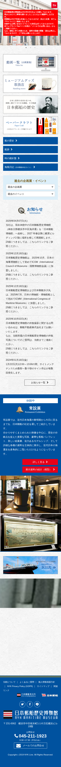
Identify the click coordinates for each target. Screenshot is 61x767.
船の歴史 (9, 140)
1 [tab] (26, 47)
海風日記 (18, 167)
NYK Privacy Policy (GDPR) (20, 686)
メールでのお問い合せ (41, 26)
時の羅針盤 (10, 158)
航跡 (7, 149)
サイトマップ (43, 686)
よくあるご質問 (27, 682)
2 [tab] (30, 47)
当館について (9, 682)
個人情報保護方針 (46, 682)
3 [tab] (34, 47)
